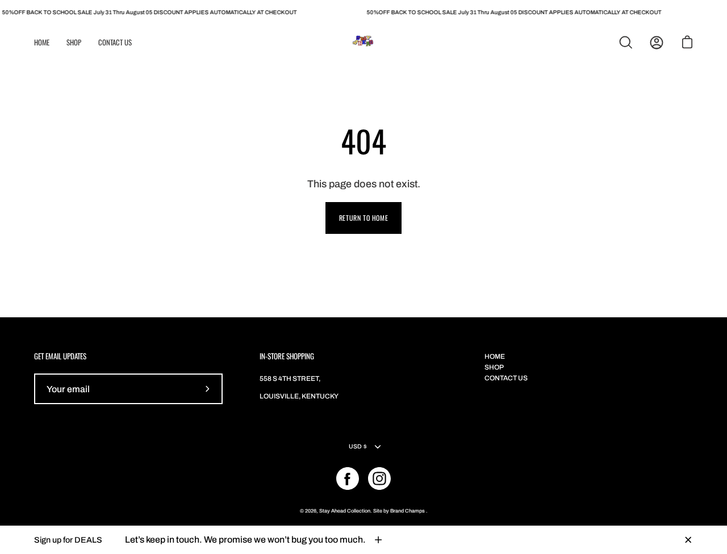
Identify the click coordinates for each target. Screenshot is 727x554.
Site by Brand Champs (399, 511)
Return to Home (363, 218)
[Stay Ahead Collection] (363, 42)
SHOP (494, 367)
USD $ (358, 446)
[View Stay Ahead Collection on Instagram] (379, 478)
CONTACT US (506, 378)
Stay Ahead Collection (344, 511)
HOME (494, 356)
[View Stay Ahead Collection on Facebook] (347, 478)
